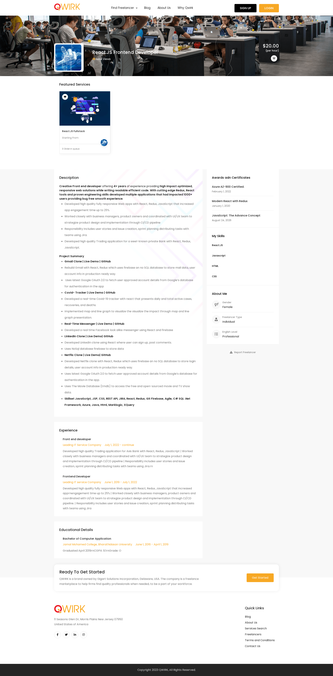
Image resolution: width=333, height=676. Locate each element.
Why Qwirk (185, 8)
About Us (164, 8)
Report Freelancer (245, 352)
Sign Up (245, 8)
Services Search (256, 628)
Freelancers (253, 634)
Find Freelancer (123, 8)
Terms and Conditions (260, 640)
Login (269, 8)
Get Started (260, 578)
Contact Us (252, 646)
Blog (147, 8)
